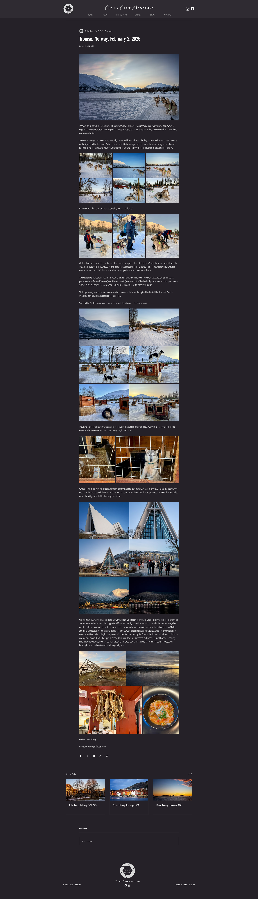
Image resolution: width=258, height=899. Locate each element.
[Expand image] (95, 165)
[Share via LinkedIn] (93, 755)
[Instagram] (187, 8)
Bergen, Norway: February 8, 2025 (126, 805)
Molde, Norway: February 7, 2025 (169, 805)
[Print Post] (107, 755)
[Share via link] (100, 755)
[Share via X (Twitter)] (87, 755)
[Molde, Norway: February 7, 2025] (172, 790)
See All (190, 773)
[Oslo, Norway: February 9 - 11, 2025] (85, 790)
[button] (121, 14)
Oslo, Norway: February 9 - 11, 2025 (82, 805)
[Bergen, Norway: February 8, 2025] (129, 790)
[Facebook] (192, 8)
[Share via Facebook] (80, 755)
